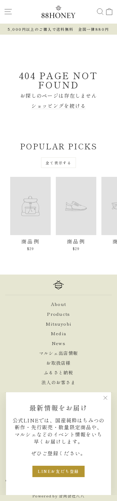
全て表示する (58, 162)
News (58, 343)
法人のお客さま (58, 382)
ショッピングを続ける (58, 105)
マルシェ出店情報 (58, 353)
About (58, 304)
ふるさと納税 (58, 372)
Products (58, 314)
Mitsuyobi (58, 324)
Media (58, 333)
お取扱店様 (58, 363)
